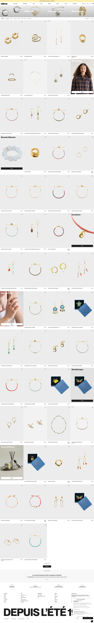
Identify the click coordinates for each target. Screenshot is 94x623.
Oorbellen (11, 18)
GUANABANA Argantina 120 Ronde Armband (30, 288)
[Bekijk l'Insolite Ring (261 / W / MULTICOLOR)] (11, 76)
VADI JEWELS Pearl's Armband (5, 520)
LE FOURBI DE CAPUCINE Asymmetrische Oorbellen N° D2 (32, 133)
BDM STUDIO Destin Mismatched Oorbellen (78, 133)
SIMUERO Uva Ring (74, 56)
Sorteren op (87, 18)
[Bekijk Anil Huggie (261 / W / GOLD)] (58, 462)
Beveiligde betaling (23, 597)
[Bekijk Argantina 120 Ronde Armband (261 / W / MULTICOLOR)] (58, 153)
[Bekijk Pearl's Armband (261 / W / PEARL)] (11, 501)
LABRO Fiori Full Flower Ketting (53, 442)
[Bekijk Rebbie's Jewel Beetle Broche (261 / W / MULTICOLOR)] (35, 462)
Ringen (22, 18)
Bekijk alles (7, 18)
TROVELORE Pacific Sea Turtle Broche (77, 327)
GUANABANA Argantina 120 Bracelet (53, 133)
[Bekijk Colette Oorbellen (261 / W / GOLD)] (58, 501)
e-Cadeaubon (5, 599)
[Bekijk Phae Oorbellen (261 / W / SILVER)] (58, 76)
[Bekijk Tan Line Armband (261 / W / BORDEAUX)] (58, 230)
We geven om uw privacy (76, 609)
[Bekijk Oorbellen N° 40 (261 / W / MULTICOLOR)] (11, 347)
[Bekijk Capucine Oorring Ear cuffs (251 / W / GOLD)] (11, 541)
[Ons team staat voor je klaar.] (85, 3)
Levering (22, 596)
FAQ (21, 598)
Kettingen (19, 18)
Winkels (5, 596)
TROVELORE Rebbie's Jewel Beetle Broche (30, 481)
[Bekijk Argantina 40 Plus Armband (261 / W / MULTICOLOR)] (35, 347)
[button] (92, 621)
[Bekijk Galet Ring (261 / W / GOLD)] (35, 37)
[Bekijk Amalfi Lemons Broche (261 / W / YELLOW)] (58, 385)
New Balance (56, 596)
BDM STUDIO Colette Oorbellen (52, 520)
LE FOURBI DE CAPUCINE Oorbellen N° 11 (77, 481)
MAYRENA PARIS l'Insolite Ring (5, 95)
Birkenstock (56, 599)
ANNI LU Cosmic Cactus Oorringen (53, 288)
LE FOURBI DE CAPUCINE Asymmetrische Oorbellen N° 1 (9, 288)
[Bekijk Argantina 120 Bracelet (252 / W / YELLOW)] (82, 423)
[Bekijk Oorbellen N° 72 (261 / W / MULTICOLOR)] (58, 308)
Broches (25, 18)
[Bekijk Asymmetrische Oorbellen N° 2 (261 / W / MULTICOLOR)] (35, 230)
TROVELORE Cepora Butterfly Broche (77, 520)
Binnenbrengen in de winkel (41, 596)
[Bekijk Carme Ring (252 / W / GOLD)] (35, 153)
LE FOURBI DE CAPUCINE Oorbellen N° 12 (77, 288)
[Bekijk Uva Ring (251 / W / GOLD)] (82, 37)
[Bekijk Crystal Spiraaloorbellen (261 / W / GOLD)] (11, 423)
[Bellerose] (4, 3)
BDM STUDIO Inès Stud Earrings (29, 442)
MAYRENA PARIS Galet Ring (28, 56)
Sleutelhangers (29, 18)
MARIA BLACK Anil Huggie (51, 481)
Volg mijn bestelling (23, 599)
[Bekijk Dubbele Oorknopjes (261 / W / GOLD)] (58, 347)
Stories (5, 597)
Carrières (5, 598)
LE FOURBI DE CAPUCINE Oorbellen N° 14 (53, 56)
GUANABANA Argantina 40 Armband (6, 133)
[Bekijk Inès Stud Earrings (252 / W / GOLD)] (35, 423)
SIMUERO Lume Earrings (4, 56)
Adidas (55, 597)
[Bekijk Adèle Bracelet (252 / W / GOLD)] (35, 76)
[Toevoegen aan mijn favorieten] (21, 21)
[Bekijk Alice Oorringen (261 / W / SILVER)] (82, 153)
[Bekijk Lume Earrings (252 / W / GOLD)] (11, 37)
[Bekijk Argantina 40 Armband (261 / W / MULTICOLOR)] (11, 114)
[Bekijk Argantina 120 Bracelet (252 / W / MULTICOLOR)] (58, 114)
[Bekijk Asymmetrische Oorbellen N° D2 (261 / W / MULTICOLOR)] (35, 114)
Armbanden (15, 18)
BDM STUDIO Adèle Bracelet (28, 95)
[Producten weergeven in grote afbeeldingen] (91, 18)
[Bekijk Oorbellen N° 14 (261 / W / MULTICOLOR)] (58, 37)
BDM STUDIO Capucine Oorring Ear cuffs (7, 559)
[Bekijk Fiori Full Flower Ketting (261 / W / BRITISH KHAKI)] (58, 423)
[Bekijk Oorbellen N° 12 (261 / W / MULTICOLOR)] (82, 269)
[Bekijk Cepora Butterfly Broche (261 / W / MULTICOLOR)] (82, 501)
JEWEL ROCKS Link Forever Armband (29, 520)
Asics (55, 598)
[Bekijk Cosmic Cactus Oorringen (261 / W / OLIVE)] (58, 269)
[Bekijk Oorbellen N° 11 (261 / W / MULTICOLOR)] (82, 462)
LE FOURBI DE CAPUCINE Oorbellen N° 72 (53, 327)
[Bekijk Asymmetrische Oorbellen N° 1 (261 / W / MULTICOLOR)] (11, 269)
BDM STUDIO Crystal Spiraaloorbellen (6, 442)
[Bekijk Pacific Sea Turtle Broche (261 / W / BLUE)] (82, 308)
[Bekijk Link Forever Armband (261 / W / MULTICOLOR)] (35, 501)
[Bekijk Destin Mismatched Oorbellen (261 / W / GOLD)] (82, 114)
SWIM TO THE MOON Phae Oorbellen (53, 95)
